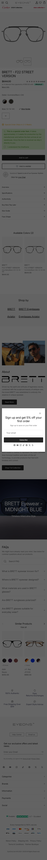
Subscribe (23, 440)
